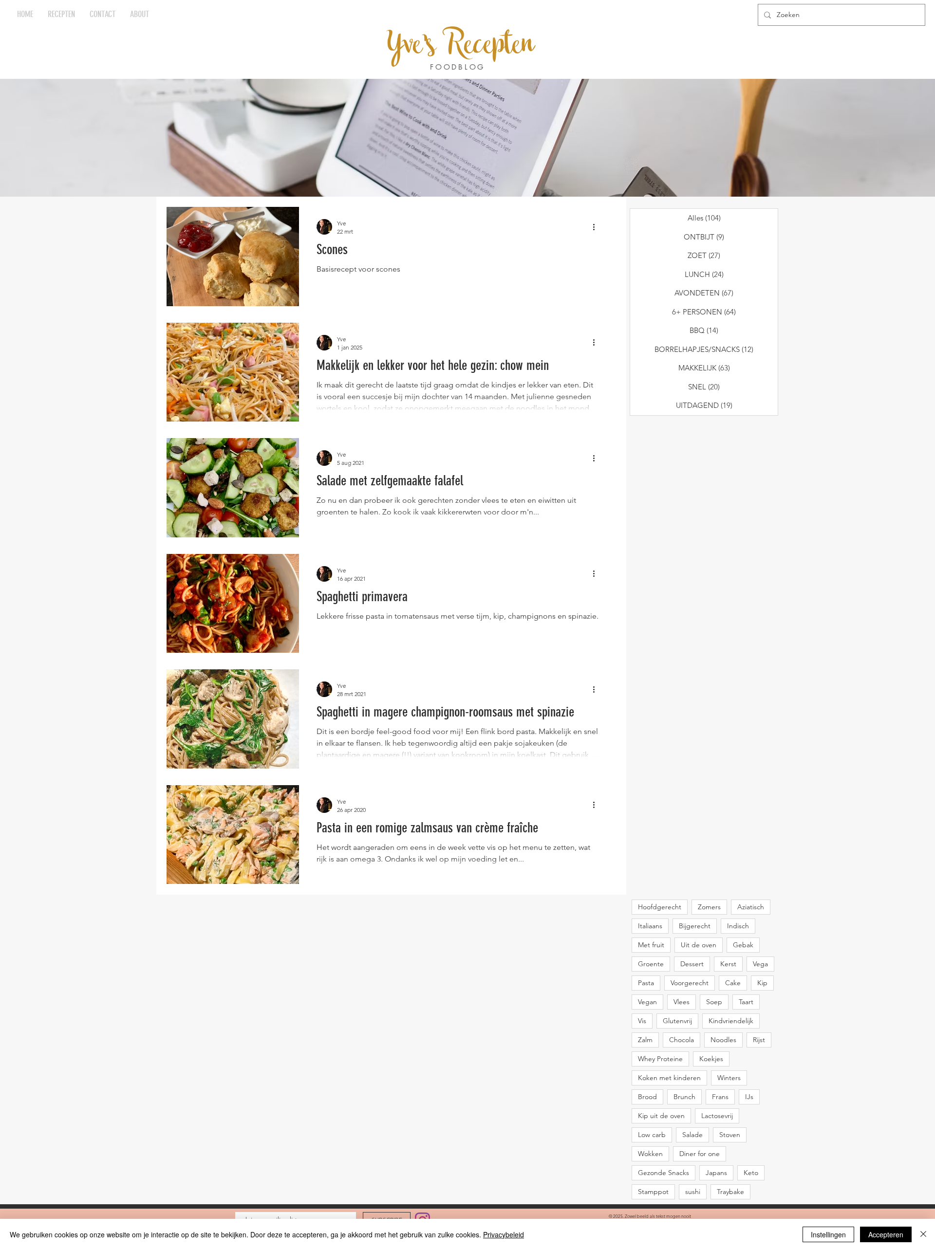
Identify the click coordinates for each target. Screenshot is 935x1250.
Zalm (645, 1039)
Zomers (709, 906)
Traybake (730, 1191)
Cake (733, 982)
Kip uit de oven (661, 1115)
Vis (642, 1020)
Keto (751, 1172)
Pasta (646, 982)
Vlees (681, 1001)
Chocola (681, 1039)
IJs (749, 1096)
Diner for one (699, 1153)
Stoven (729, 1134)
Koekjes (711, 1058)
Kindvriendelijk (731, 1020)
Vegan (647, 1001)
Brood (647, 1096)
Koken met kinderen (669, 1077)
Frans (720, 1096)
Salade (692, 1134)
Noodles (723, 1039)
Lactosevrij (717, 1115)
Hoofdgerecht (659, 906)
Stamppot (653, 1191)
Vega (760, 963)
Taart (746, 1001)
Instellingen (828, 1234)
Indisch (738, 925)
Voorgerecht (690, 982)
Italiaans (650, 925)
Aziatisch (750, 906)
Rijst (759, 1039)
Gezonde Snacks (663, 1172)
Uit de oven (698, 944)
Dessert (692, 963)
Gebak (743, 944)
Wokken (650, 1153)
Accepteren (885, 1234)
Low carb (652, 1134)
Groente (651, 963)
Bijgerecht (695, 925)
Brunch (684, 1096)
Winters (729, 1077)
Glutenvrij (677, 1020)
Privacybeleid (503, 1234)
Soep (714, 1001)
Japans (716, 1172)
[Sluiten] (923, 1234)
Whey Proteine (660, 1058)
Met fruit (651, 944)
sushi (692, 1191)
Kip (762, 982)
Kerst (728, 963)
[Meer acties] (597, 227)
